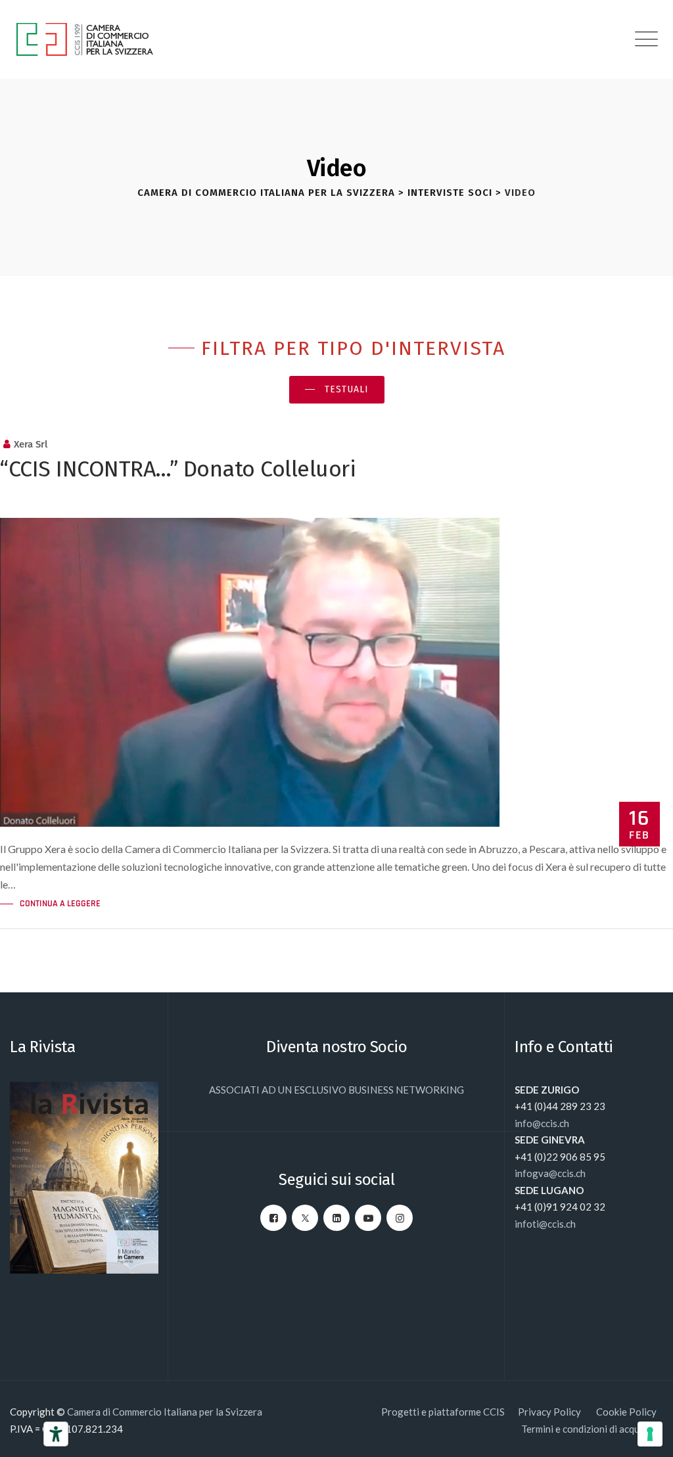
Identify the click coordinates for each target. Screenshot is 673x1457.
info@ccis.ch (542, 1123)
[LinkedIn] (336, 1218)
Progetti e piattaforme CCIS (443, 1412)
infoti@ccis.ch (545, 1224)
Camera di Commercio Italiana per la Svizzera (164, 1412)
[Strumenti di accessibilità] (55, 1434)
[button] (336, 390)
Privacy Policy (550, 1412)
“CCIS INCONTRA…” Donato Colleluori (178, 468)
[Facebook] (273, 1218)
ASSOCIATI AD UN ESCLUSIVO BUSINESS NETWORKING (336, 1090)
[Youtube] (368, 1218)
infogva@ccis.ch (550, 1173)
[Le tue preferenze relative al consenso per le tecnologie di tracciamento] (650, 1434)
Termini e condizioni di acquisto (589, 1429)
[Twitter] (305, 1218)
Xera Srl (30, 444)
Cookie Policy (626, 1412)
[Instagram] (399, 1218)
